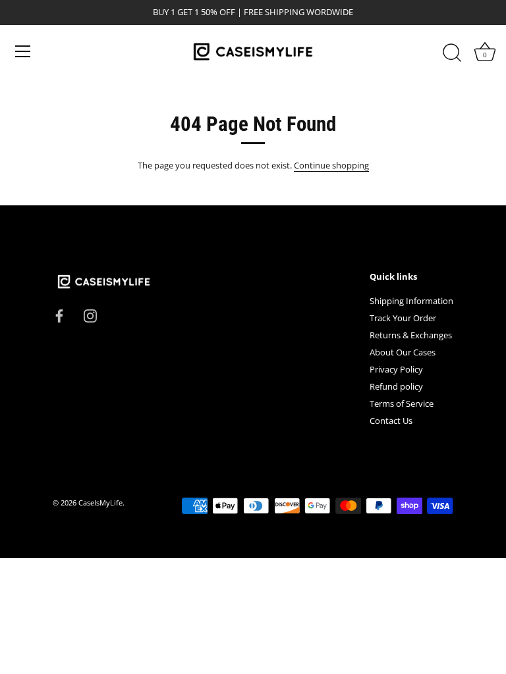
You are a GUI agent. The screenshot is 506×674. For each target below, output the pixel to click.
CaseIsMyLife (100, 502)
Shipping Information (411, 301)
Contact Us (391, 421)
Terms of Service (402, 403)
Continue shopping (331, 165)
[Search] (451, 53)
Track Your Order (403, 318)
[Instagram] (90, 315)
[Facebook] (59, 315)
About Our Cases (403, 352)
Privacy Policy (396, 369)
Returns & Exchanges (411, 335)
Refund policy (396, 386)
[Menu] (23, 51)
